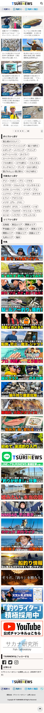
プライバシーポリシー (20, 695)
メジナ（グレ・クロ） (13, 202)
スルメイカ (19, 185)
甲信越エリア (9, 229)
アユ (35, 189)
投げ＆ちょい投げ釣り (13, 171)
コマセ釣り (21, 163)
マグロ (37, 211)
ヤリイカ (27, 211)
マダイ (13, 181)
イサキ (29, 181)
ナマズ (27, 189)
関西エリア (8, 233)
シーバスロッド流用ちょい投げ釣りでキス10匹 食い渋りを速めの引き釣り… (32, 123)
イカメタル (34, 163)
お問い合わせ (31, 695)
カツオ (6, 215)
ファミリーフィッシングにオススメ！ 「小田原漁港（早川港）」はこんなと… (11, 123)
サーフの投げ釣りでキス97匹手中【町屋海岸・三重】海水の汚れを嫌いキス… (11, 56)
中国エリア (21, 233)
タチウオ (36, 194)
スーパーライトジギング (14, 158)
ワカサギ (16, 211)
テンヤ (21, 167)
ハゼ (35, 206)
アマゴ (17, 194)
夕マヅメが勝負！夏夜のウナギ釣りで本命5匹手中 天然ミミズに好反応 (32, 101)
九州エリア (8, 237)
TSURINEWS (19, 700)
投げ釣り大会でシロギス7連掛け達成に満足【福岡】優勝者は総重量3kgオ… (32, 56)
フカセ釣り (8, 163)
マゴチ (6, 211)
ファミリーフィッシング (14, 146)
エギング (7, 150)
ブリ (21, 181)
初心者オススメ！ (11, 141)
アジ (5, 181)
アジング (31, 150)
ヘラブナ (16, 215)
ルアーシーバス (10, 154)
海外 (18, 237)
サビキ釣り (31, 171)
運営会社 (9, 695)
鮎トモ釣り (33, 146)
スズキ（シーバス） (12, 189)
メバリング (19, 150)
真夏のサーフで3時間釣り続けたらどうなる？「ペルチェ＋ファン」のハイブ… (11, 33)
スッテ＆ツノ (9, 167)
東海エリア (36, 229)
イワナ (26, 194)
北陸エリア (23, 229)
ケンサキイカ (33, 185)
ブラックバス (29, 215)
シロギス (26, 206)
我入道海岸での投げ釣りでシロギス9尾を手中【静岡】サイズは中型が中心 (11, 78)
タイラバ (24, 154)
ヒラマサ (7, 185)
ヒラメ (6, 198)
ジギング (32, 158)
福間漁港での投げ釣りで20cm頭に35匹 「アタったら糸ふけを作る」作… (32, 78)
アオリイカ (17, 198)
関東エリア (30, 224)
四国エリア (34, 233)
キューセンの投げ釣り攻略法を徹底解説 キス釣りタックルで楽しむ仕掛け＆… (32, 33)
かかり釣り (32, 167)
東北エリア (17, 224)
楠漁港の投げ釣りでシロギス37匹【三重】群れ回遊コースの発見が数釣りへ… (11, 101)
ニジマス (7, 194)
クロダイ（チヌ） (11, 206)
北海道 (6, 224)
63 (28, 131)
